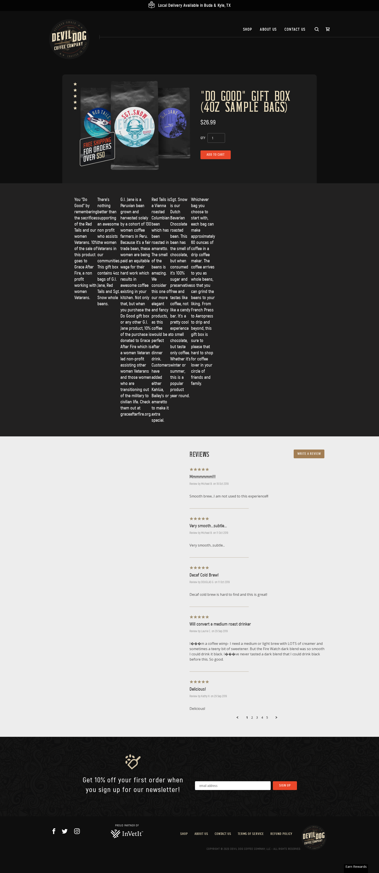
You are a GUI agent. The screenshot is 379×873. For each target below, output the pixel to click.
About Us (268, 30)
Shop (247, 30)
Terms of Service (251, 834)
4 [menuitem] (262, 718)
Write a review (309, 453)
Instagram (77, 831)
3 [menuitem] (257, 718)
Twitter (65, 831)
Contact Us (294, 30)
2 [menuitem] (252, 718)
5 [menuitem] (267, 718)
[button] (238, 718)
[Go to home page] (69, 39)
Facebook (53, 831)
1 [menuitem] (247, 718)
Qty (202, 138)
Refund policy (281, 834)
